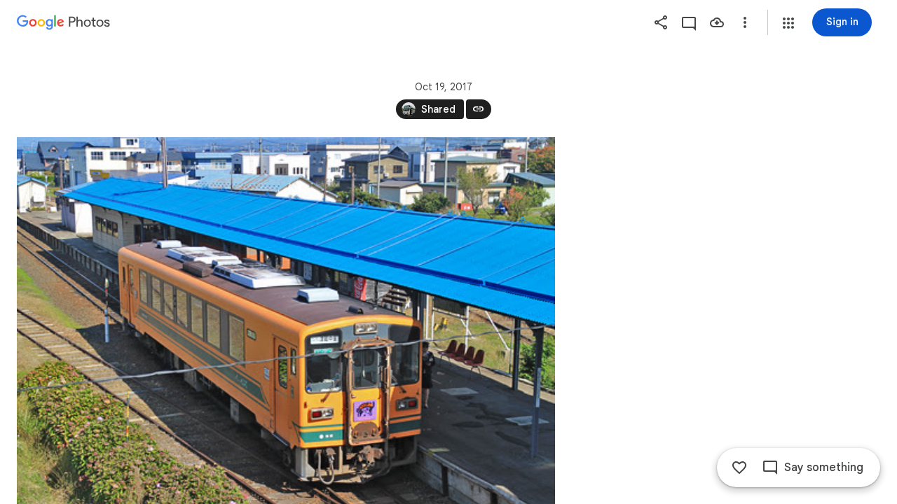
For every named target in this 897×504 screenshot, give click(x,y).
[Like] (739, 468)
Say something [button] (823, 468)
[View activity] (689, 22)
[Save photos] (717, 22)
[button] (788, 23)
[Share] (661, 22)
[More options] (745, 22)
